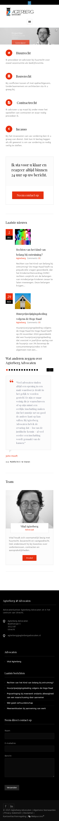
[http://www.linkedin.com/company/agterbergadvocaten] (11, 806)
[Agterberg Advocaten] (29, 12)
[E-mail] (33, 509)
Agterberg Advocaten (21, 810)
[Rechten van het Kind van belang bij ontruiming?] (32, 237)
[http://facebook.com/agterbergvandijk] (5, 806)
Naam (7, 731)
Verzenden (12, 788)
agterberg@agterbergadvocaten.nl (24, 635)
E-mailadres (10, 743)
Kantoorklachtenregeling (14, 816)
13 (37, 370)
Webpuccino (37, 816)
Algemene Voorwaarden (44, 810)
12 (34, 370)
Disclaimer (28, 813)
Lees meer (21, 42)
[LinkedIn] (27, 508)
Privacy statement (12, 813)
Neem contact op (28, 195)
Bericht (8, 756)
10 (29, 370)
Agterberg (21, 258)
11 (32, 370)
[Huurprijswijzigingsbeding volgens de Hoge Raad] (32, 301)
